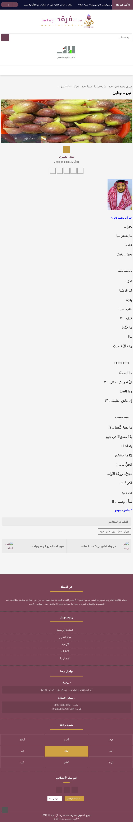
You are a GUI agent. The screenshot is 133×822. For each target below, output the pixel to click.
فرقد (111, 739)
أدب (22, 762)
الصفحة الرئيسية (65, 630)
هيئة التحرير (65, 637)
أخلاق (66, 762)
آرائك (22, 739)
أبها (22, 751)
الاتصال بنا (65, 658)
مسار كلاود (59, 818)
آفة (110, 751)
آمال (66, 751)
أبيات (110, 762)
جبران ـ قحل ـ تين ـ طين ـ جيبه (114, 531)
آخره (66, 739)
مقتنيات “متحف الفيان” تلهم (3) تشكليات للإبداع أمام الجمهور (48, 5)
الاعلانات (65, 651)
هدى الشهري (66, 156)
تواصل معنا (53, 799)
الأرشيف (65, 644)
